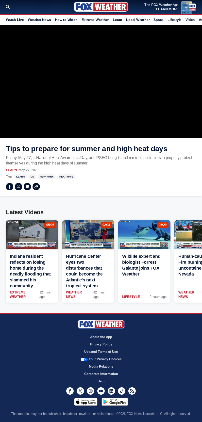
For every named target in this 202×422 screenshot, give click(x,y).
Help (101, 381)
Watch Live (15, 20)
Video (190, 20)
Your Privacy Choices (105, 359)
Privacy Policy (101, 344)
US (32, 176)
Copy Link (36, 186)
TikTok (121, 391)
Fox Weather (101, 7)
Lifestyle (175, 20)
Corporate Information (101, 374)
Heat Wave (66, 176)
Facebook (9, 186)
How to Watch (66, 20)
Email (27, 186)
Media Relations (101, 366)
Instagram (90, 391)
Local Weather (138, 20)
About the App (101, 337)
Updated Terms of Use (101, 352)
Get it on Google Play (114, 402)
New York (46, 176)
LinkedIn (111, 391)
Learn (117, 20)
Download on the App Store (86, 402)
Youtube (101, 391)
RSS (132, 391)
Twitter (18, 186)
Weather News (39, 20)
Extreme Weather (95, 20)
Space (158, 20)
